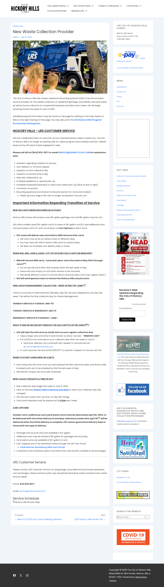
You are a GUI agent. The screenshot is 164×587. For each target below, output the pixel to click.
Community (132, 5)
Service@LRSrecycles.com (40, 346)
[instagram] (27, 575)
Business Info (77, 10)
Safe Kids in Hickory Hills (126, 195)
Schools (120, 106)
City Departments (56, 5)
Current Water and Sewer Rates (130, 68)
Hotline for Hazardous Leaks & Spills (131, 176)
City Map (120, 205)
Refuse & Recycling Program (128, 210)
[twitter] (20, 575)
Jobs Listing (121, 181)
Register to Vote (123, 477)
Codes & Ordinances (108, 5)
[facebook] (14, 575)
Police (119, 96)
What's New (18, 26)
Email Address (126, 308)
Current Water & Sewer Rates (129, 482)
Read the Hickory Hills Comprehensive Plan (133, 355)
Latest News (122, 87)
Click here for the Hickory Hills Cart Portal (42, 447)
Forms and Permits (56, 10)
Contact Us (121, 92)
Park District (121, 200)
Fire (118, 101)
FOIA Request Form (124, 215)
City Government (82, 5)
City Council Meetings (126, 219)
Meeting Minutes (123, 186)
